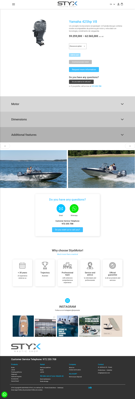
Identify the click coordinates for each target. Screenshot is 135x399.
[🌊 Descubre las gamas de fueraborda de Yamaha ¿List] (67, 326)
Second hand (15, 381)
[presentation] (5, 146)
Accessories (14, 379)
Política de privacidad (24, 390)
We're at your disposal (75, 376)
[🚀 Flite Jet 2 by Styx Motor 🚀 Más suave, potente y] (111, 326)
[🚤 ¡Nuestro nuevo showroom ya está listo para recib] (45, 326)
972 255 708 (96, 86)
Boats (13, 367)
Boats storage (44, 381)
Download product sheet (80, 62)
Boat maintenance (45, 379)
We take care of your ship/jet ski (52, 376)
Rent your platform (45, 367)
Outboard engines (16, 376)
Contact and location (75, 370)
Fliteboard (14, 374)
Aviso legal (14, 390)
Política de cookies (37, 390)
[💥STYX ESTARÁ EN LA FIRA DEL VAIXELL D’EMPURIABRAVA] (23, 326)
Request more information (84, 69)
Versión (72, 41)
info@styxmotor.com (104, 373)
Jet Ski (42, 372)
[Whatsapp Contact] (4, 395)
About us (71, 367)
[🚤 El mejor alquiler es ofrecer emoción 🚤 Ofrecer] (89, 326)
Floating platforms (16, 372)
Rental (42, 364)
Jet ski (13, 370)
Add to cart (75, 55)
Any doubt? (73, 374)
